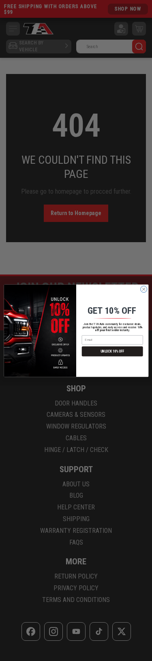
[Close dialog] (143, 289)
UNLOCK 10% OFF (112, 351)
